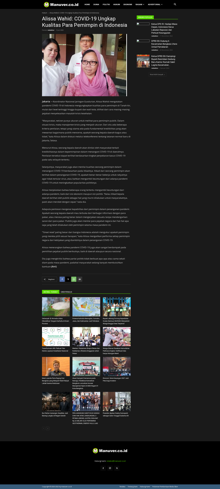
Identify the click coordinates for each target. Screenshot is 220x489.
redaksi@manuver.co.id (116, 461)
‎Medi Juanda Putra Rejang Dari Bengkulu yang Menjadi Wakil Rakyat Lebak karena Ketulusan (55, 380)
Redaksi (122, 487)
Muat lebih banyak (156, 74)
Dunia (96, 4)
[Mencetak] (79, 279)
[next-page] (47, 428)
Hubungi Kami (145, 487)
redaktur (51, 30)
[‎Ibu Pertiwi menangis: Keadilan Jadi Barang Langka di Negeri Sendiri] (56, 401)
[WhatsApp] (73, 279)
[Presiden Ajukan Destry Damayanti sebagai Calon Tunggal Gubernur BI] (117, 401)
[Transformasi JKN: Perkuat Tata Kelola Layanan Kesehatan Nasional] (56, 336)
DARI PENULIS (66, 292)
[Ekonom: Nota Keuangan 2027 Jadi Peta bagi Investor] (117, 366)
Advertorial (154, 4)
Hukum (116, 4)
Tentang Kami (133, 487)
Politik (106, 4)
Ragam (139, 4)
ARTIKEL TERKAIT (51, 292)
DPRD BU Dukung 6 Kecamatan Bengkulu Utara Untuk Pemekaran (164, 44)
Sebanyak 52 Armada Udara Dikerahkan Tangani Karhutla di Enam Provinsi (55, 321)
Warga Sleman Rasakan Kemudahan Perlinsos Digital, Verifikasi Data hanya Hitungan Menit (116, 350)
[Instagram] (110, 468)
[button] (175, 4)
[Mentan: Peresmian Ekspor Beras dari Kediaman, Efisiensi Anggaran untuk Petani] (86, 336)
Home (87, 4)
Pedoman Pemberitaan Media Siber (165, 487)
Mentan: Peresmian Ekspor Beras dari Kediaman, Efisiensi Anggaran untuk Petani (86, 350)
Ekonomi (127, 4)
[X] (68, 279)
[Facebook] (62, 279)
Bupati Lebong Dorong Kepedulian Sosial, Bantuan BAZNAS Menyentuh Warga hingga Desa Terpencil (116, 321)
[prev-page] (43, 428)
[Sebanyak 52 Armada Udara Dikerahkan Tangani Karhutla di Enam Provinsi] (56, 306)
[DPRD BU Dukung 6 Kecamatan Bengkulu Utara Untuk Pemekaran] (143, 46)
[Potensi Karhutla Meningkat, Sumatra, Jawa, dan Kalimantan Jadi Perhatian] (86, 306)
